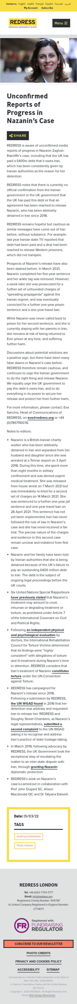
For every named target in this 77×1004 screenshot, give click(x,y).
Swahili (30, 4)
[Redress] (22, 23)
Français (40, 4)
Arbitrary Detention (29, 836)
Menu (59, 23)
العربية (68, 4)
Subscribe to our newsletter (38, 944)
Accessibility (29, 969)
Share (20, 136)
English (22, 4)
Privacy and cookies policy (38, 961)
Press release (25, 845)
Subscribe (47, 7)
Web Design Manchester (42, 995)
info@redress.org (42, 896)
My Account (31, 7)
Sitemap (53, 969)
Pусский (59, 4)
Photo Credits (38, 953)
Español (49, 4)
